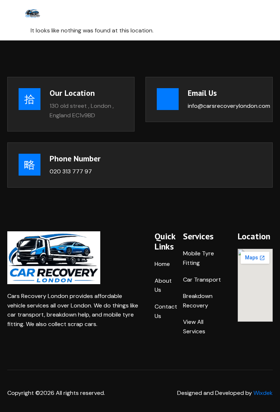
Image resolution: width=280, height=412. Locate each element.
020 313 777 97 (71, 171)
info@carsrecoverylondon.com (229, 106)
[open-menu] (93, 13)
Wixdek (263, 393)
